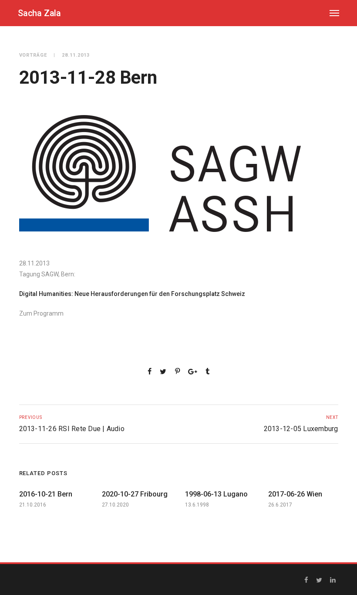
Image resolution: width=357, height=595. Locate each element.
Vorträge (33, 55)
